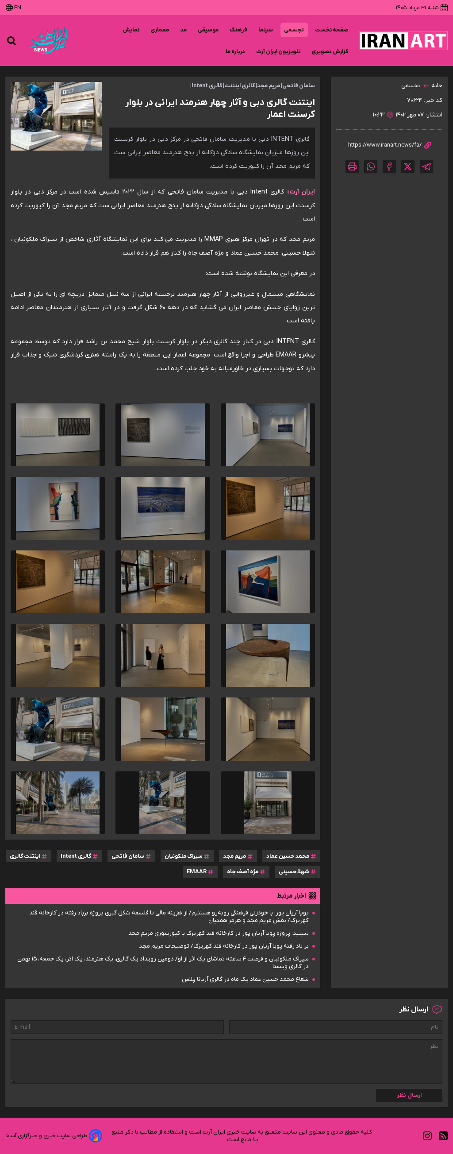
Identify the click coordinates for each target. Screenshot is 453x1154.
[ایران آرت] (403, 40)
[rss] (443, 1136)
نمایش (131, 30)
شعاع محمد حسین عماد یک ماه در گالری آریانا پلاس (245, 979)
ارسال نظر (409, 1095)
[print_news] (352, 166)
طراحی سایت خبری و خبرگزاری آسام (46, 1135)
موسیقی (208, 30)
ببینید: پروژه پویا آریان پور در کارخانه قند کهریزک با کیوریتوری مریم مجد (218, 933)
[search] (11, 40)
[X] (408, 166)
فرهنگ (239, 30)
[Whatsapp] (370, 166)
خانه (436, 85)
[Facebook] (389, 166)
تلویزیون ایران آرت (278, 51)
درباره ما (236, 51)
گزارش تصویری (330, 51)
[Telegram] (426, 166)
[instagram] (427, 1136)
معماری (159, 30)
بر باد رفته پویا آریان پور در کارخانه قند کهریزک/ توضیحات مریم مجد (224, 946)
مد (183, 30)
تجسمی (294, 30)
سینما (265, 30)
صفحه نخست (332, 30)
